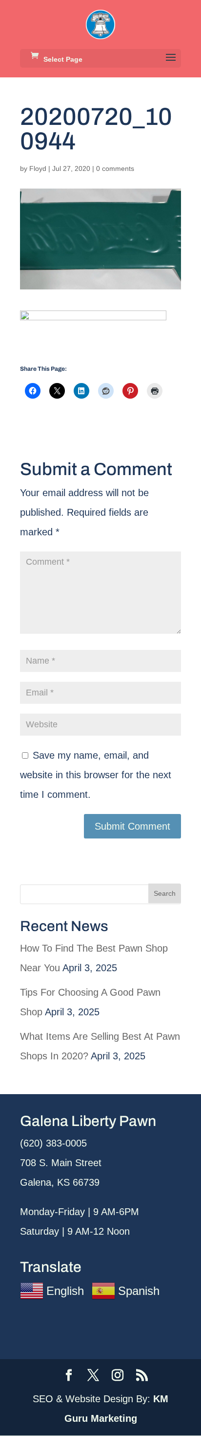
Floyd (37, 168)
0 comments (115, 168)
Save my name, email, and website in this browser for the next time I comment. (95, 775)
